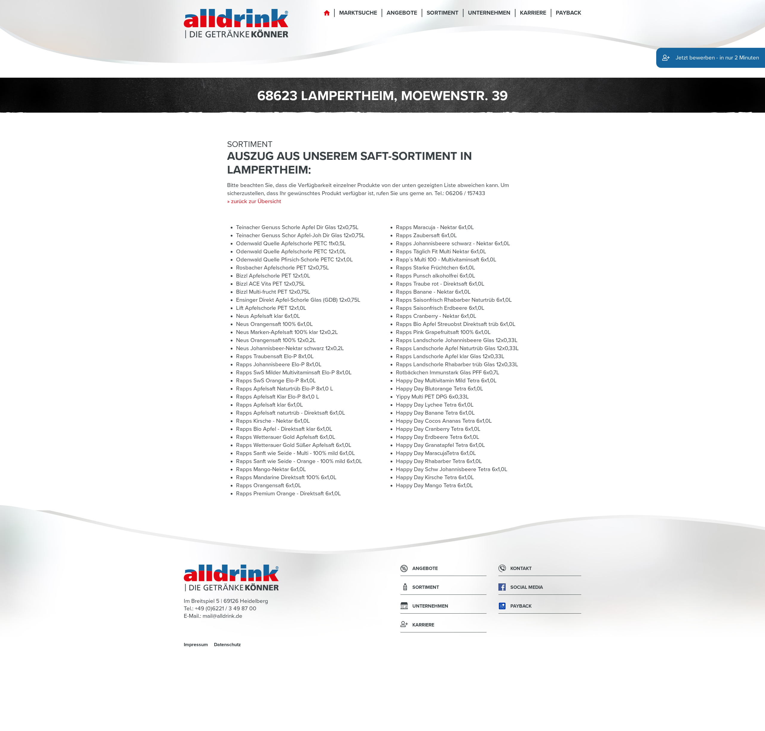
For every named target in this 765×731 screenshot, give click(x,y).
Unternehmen (489, 13)
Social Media (526, 587)
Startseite (327, 16)
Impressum (196, 645)
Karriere (533, 13)
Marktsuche (358, 13)
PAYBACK (568, 13)
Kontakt (521, 568)
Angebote (402, 13)
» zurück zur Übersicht (254, 201)
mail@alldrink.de (222, 616)
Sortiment (442, 13)
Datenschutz (227, 645)
